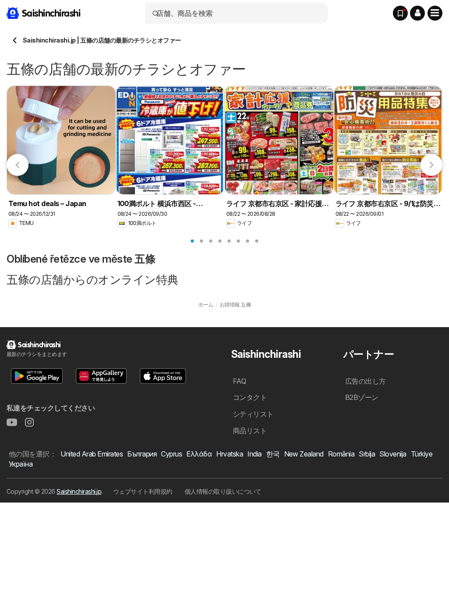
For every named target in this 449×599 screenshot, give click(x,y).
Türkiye (421, 453)
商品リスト (250, 430)
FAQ (239, 381)
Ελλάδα (199, 453)
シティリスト (253, 414)
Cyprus (171, 453)
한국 (273, 453)
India (254, 453)
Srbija (367, 453)
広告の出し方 (365, 381)
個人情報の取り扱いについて (223, 491)
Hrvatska (229, 453)
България (142, 453)
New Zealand (304, 453)
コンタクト (250, 397)
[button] (417, 13)
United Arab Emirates (92, 453)
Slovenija (392, 453)
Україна (20, 464)
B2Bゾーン (361, 397)
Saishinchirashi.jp (79, 491)
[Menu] (435, 13)
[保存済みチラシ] (400, 13)
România (341, 453)
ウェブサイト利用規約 (142, 491)
